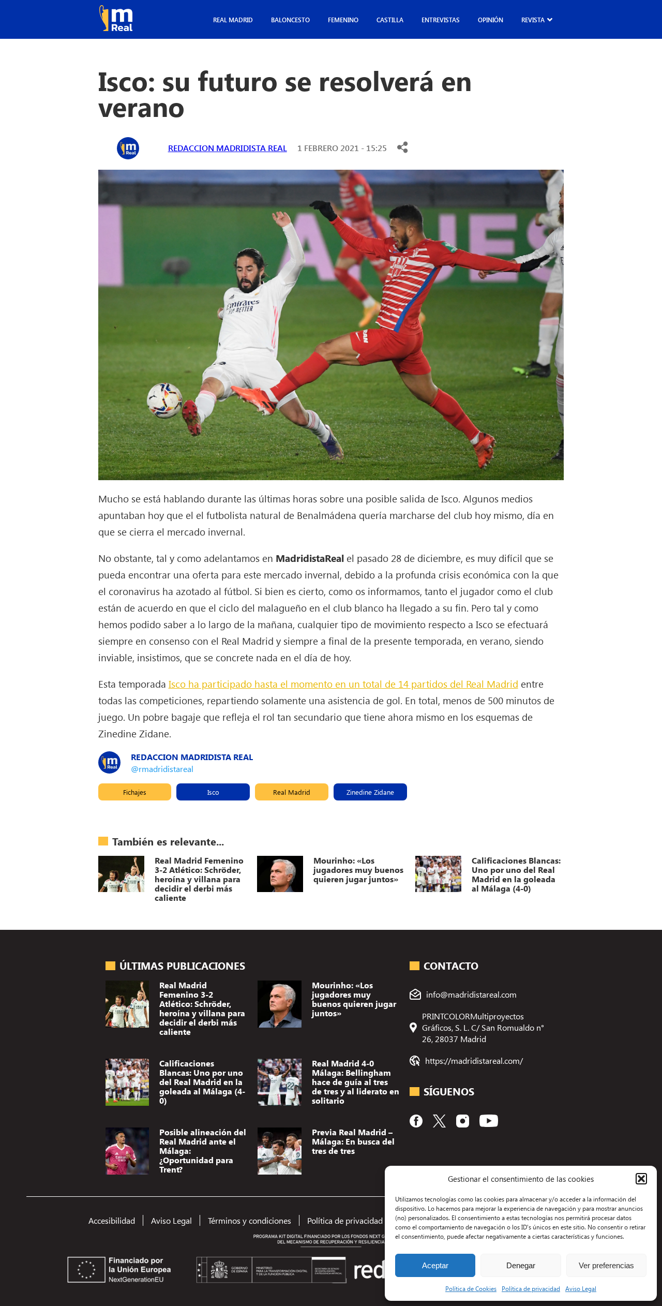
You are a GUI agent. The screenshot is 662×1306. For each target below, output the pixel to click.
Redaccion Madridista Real (227, 147)
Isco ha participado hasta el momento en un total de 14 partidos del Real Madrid (343, 683)
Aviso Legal (580, 1288)
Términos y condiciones (249, 1220)
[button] (641, 1179)
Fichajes (134, 792)
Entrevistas (441, 20)
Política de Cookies (470, 1288)
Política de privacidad (531, 1288)
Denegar (520, 1265)
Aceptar (435, 1265)
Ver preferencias (606, 1265)
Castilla (390, 20)
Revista (533, 20)
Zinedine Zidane (370, 792)
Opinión (490, 20)
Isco (213, 792)
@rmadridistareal (162, 768)
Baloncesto (290, 20)
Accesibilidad (111, 1220)
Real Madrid (233, 20)
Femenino (343, 20)
